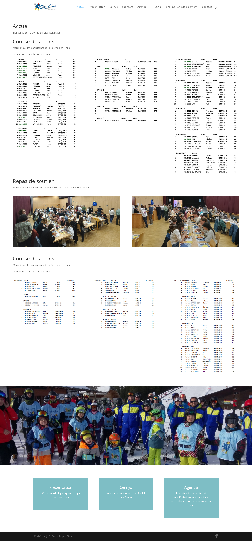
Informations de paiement (181, 7)
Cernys (114, 7)
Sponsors (127, 7)
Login (157, 7)
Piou (69, 536)
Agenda (142, 7)
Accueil (81, 7)
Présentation (97, 7)
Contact (207, 7)
